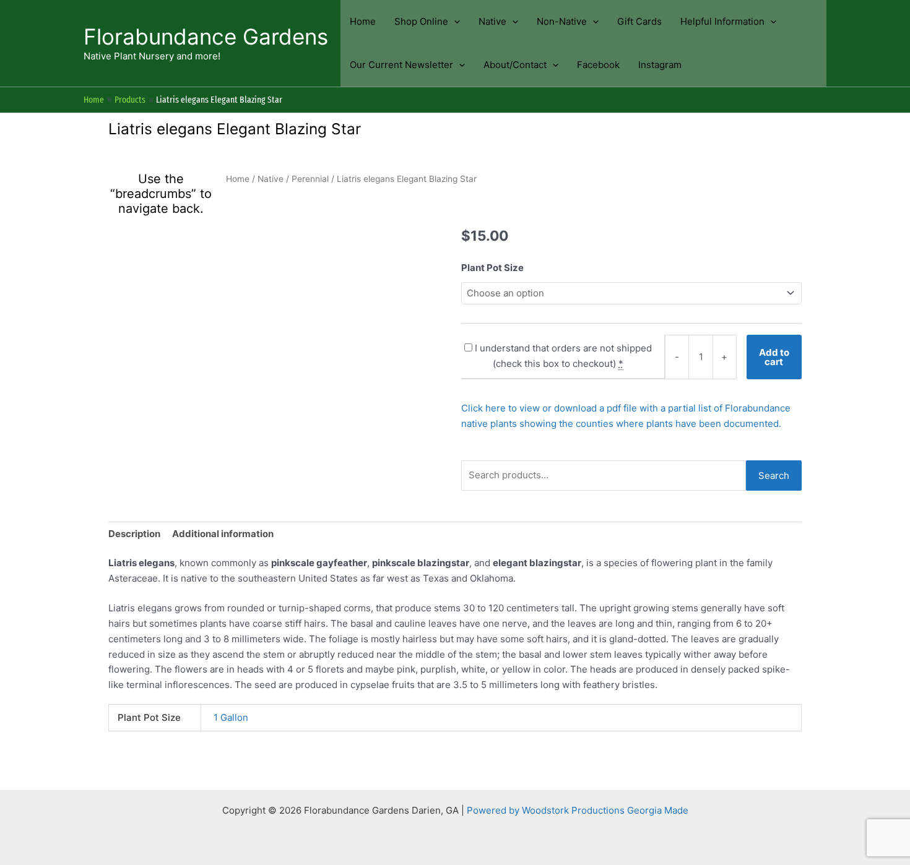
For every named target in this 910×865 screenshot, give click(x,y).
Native (271, 179)
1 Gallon (231, 717)
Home (237, 179)
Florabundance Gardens (206, 36)
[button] (454, 21)
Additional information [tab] (223, 534)
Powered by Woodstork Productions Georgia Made (577, 810)
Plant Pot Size (492, 267)
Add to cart (774, 357)
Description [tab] (134, 534)
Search (773, 475)
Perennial (310, 179)
